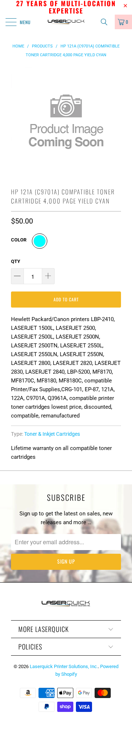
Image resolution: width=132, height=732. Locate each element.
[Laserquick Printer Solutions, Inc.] (66, 22)
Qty (15, 261)
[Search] (106, 22)
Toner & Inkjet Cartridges (52, 434)
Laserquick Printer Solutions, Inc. (64, 666)
